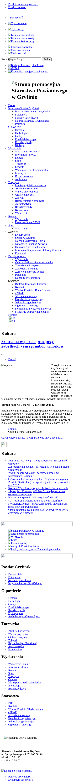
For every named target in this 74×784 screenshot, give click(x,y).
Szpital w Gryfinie (25, 237)
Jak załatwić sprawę (26, 296)
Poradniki (20, 253)
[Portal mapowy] (18, 543)
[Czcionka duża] (17, 53)
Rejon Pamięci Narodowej (29, 200)
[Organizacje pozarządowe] (23, 533)
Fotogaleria (21, 114)
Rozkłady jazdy (23, 142)
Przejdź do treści (17, 7)
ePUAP (19, 293)
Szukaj (5, 59)
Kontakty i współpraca (27, 277)
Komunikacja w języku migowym (33, 308)
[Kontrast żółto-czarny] (21, 41)
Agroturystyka (23, 203)
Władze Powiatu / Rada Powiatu (32, 290)
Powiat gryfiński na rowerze (30, 185)
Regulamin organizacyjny (29, 299)
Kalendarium (22, 210)
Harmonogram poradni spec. (30, 247)
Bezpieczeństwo (24, 176)
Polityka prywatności (19, 776)
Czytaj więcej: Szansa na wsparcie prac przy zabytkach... (32, 437)
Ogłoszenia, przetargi (26, 305)
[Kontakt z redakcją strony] (16, 770)
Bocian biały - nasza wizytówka (32, 111)
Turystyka (20, 163)
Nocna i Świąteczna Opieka (30, 240)
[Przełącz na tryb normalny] (17, 23)
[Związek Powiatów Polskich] (25, 546)
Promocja (20, 123)
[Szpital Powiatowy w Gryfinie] (26, 530)
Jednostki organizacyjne (28, 302)
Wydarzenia (21, 213)
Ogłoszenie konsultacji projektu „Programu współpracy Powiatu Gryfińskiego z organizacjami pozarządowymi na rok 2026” (39, 482)
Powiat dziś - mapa (25, 139)
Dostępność (16, 17)
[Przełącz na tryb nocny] (16, 29)
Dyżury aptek (22, 234)
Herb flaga (21, 133)
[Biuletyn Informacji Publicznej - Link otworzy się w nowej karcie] (26, 65)
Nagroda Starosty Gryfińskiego (32, 120)
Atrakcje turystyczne (26, 188)
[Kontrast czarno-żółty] (21, 38)
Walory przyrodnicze (26, 191)
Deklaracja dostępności (20, 779)
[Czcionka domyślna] (20, 47)
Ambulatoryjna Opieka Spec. (24, 616)
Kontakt (19, 287)
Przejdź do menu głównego (23, 4)
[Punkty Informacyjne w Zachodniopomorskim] (34, 549)
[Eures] (12, 539)
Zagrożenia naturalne (26, 268)
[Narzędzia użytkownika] (2, 354)
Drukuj (12, 359)
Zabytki (19, 197)
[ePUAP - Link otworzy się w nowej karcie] (13, 68)
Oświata (19, 166)
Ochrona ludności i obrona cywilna (34, 262)
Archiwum (21, 179)
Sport (18, 160)
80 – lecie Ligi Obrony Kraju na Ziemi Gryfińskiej (35, 500)
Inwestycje (21, 173)
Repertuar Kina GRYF (27, 222)
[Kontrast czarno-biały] (21, 35)
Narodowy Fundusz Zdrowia (31, 243)
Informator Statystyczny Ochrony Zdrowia (38, 250)
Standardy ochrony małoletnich (32, 311)
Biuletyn (19, 145)
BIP (10, 703)
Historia (19, 129)
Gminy (19, 136)
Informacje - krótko (25, 154)
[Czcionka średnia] (19, 50)
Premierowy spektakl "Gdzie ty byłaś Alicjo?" (33, 497)
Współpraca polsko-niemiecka (31, 170)
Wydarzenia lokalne (26, 151)
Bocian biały (15, 574)
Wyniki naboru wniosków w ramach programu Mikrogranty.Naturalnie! (33, 474)
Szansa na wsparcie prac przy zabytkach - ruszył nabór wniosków (32, 343)
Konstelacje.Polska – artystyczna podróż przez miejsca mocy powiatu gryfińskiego (37, 505)
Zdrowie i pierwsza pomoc (29, 271)
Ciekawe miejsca (24, 194)
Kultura (19, 157)
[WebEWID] (15, 536)
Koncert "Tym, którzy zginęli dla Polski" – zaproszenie (38, 488)
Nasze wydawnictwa (26, 117)
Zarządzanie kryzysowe (28, 265)
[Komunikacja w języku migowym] (28, 71)
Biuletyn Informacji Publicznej (31, 283)
